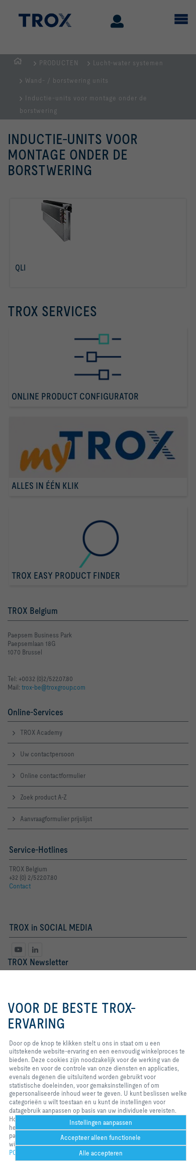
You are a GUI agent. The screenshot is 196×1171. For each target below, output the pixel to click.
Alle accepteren (101, 1153)
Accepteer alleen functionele (100, 1137)
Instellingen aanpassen (100, 1122)
